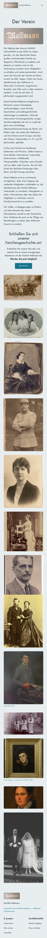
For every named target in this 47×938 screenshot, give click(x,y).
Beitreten (23, 266)
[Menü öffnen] (41, 5)
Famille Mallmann (25, 5)
